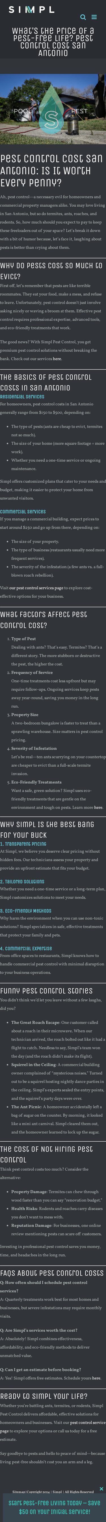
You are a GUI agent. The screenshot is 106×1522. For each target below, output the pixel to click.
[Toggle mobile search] (83, 17)
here (57, 359)
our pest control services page (36, 588)
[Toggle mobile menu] (95, 17)
